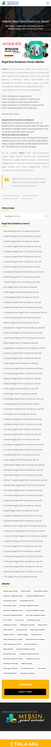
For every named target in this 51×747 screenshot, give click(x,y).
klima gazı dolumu (37, 630)
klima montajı (21, 630)
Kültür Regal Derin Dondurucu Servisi (21, 459)
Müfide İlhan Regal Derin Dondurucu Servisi (24, 485)
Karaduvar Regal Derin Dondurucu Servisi (23, 444)
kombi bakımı (22, 634)
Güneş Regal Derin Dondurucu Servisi (21, 403)
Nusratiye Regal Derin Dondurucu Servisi (23, 490)
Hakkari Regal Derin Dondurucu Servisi (22, 383)
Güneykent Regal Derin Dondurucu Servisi (24, 409)
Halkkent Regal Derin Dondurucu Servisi (23, 419)
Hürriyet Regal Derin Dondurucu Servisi (22, 429)
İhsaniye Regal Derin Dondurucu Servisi (22, 434)
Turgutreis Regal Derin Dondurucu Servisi (23, 541)
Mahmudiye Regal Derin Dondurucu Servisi (24, 464)
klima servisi (26, 591)
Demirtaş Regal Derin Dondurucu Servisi (23, 373)
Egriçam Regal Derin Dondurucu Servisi (22, 378)
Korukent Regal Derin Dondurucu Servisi (23, 449)
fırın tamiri (7, 620)
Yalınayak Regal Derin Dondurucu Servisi (23, 561)
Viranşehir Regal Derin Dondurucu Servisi (23, 556)
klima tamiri (42, 625)
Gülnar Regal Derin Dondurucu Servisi (22, 282)
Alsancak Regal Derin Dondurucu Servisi (23, 307)
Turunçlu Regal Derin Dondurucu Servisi (22, 546)
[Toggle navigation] (48, 3)
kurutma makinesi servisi (35, 615)
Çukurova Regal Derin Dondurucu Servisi (23, 368)
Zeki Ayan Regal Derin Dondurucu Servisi (23, 571)
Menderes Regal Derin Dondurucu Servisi (23, 470)
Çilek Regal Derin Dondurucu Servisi (21, 363)
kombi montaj (8, 634)
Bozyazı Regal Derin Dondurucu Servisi (22, 266)
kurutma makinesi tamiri (13, 615)
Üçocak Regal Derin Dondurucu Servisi (22, 551)
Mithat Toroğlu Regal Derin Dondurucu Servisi (25, 480)
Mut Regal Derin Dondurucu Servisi (20, 287)
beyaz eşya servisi (10, 591)
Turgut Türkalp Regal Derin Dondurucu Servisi (25, 536)
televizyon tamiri (33, 620)
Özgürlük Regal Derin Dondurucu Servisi (23, 500)
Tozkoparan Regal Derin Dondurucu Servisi (24, 531)
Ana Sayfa (9, 26)
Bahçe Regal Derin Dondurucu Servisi (21, 322)
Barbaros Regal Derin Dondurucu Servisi (23, 332)
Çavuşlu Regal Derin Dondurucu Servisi (22, 358)
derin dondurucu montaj (11, 196)
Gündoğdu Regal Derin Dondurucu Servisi (23, 398)
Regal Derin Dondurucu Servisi (30, 26)
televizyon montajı (27, 625)
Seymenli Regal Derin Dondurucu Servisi (23, 520)
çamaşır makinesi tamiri (28, 605)
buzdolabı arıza (9, 605)
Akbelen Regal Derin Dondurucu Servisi (22, 302)
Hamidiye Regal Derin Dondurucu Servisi (23, 424)
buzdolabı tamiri (10, 601)
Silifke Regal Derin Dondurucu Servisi (21, 292)
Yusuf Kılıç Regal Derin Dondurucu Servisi (23, 566)
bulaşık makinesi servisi (35, 596)
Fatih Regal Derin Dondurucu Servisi (21, 388)
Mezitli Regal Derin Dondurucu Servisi (21, 241)
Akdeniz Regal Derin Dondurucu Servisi (22, 236)
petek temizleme (10, 673)
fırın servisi (19, 620)
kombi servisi (36, 634)
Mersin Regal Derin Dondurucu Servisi (21, 231)
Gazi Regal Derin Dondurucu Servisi (20, 393)
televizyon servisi (10, 625)
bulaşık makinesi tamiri (35, 610)
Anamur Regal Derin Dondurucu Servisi (22, 256)
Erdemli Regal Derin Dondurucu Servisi (22, 276)
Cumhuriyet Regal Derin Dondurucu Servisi (24, 337)
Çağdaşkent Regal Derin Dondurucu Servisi (24, 348)
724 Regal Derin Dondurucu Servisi (20, 576)
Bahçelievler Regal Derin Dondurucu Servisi (24, 327)
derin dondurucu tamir (10, 199)
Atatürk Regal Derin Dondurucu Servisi (22, 317)
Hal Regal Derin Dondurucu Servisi (20, 414)
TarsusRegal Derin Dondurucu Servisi (21, 297)
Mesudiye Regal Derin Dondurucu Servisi (23, 475)
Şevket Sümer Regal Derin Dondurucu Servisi (25, 525)
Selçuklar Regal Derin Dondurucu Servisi (23, 515)
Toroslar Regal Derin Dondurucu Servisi (22, 246)
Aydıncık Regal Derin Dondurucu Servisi (22, 261)
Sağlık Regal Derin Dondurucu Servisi (21, 510)
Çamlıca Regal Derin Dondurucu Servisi (22, 353)
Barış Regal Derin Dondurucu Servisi (21, 343)
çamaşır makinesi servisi (13, 596)
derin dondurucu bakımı (30, 196)
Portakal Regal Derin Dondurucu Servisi (22, 505)
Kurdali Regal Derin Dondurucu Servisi (22, 454)
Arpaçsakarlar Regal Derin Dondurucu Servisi (25, 312)
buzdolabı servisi (40, 591)
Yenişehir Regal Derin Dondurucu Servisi (23, 251)
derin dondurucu (26, 199)
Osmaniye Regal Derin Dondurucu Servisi (23, 495)
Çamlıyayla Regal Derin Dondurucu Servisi (24, 271)
